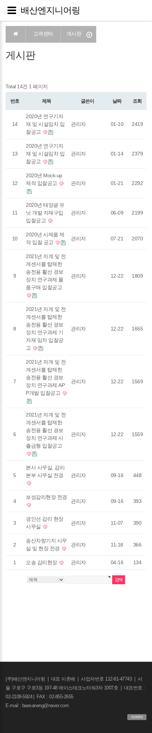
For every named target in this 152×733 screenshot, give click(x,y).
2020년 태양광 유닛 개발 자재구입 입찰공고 (45, 212)
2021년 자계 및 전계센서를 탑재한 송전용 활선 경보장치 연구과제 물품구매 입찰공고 (46, 271)
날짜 (117, 101)
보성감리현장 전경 (46, 497)
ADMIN (137, 717)
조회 (137, 101)
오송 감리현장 (42, 562)
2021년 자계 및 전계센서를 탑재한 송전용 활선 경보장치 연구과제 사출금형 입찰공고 (46, 430)
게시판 (74, 34)
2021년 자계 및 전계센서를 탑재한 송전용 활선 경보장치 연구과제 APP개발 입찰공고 (46, 377)
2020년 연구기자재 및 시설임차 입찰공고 (45, 124)
